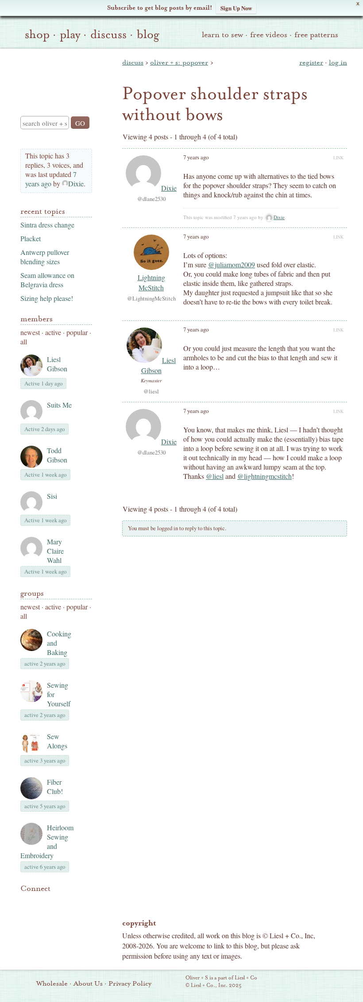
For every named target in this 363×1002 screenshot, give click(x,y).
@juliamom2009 (231, 264)
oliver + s (54, 74)
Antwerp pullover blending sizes (44, 256)
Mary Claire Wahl (55, 551)
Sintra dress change (47, 224)
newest (30, 332)
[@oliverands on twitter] (71, 902)
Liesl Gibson (57, 364)
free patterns (316, 35)
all (23, 341)
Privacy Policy (129, 983)
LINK (338, 157)
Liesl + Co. (173, 982)
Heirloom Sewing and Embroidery (46, 841)
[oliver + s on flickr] (40, 902)
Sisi (52, 496)
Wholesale (52, 983)
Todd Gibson (57, 455)
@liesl (215, 476)
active (53, 332)
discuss (108, 34)
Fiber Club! (55, 786)
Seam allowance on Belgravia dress (47, 279)
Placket (30, 238)
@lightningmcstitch (264, 476)
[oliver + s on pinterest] (25, 902)
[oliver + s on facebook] (55, 902)
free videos (268, 35)
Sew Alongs (57, 741)
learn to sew (222, 35)
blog (148, 34)
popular (77, 332)
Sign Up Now (236, 8)
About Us (88, 983)
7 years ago (51, 179)
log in (338, 62)
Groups (32, 593)
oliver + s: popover (179, 62)
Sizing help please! (46, 298)
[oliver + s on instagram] (25, 912)
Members (36, 319)
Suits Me (59, 404)
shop (37, 34)
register (311, 62)
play (70, 34)
